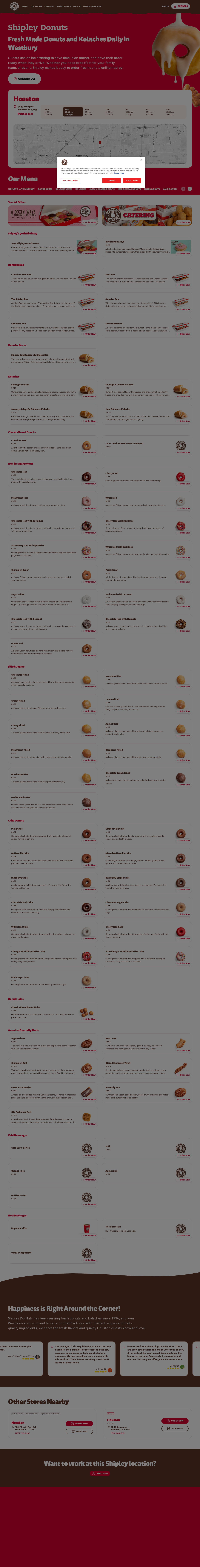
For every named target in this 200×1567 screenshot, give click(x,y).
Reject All (111, 180)
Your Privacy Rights (70, 180)
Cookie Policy (119, 173)
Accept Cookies (132, 180)
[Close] (141, 160)
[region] (101, 172)
